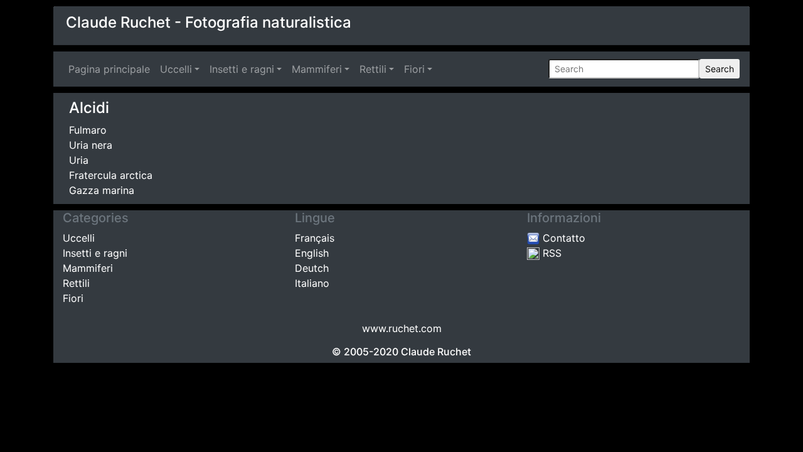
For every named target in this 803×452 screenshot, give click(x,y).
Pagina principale (111, 69)
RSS (550, 253)
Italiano (312, 283)
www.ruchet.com (402, 328)
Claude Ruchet (436, 351)
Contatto (562, 238)
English (312, 253)
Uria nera (90, 145)
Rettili (372, 69)
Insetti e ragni (242, 69)
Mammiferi (317, 69)
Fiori (414, 69)
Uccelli (176, 69)
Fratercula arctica (110, 175)
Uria (78, 160)
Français (314, 238)
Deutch (312, 268)
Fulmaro (88, 130)
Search (719, 68)
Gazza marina (101, 190)
